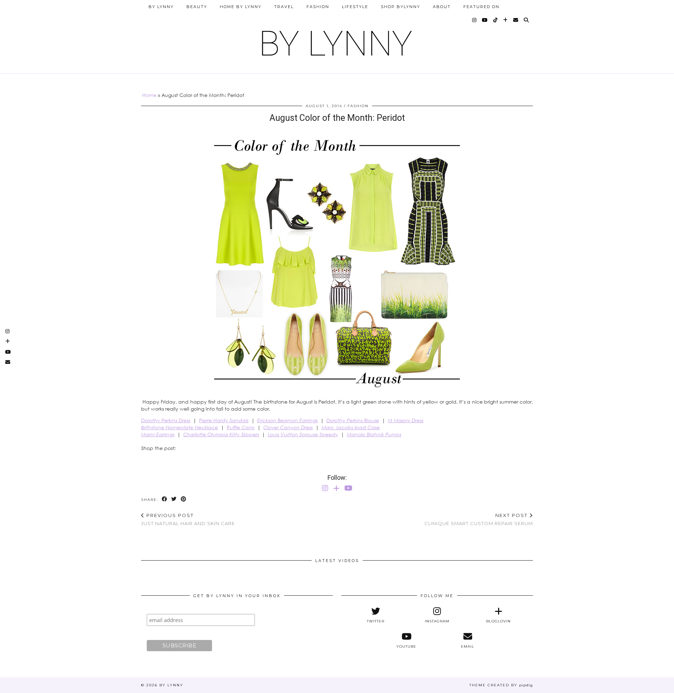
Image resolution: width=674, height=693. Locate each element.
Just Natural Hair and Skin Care (188, 519)
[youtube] (485, 20)
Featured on (481, 6)
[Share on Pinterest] (184, 499)
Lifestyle (355, 6)
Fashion (317, 6)
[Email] (516, 20)
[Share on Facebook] (165, 499)
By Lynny (161, 6)
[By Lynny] (337, 40)
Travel (284, 6)
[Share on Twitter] (174, 499)
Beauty (196, 6)
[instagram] (474, 20)
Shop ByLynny (400, 6)
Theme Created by (501, 685)
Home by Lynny (241, 6)
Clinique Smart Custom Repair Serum (478, 519)
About (442, 6)
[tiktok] (495, 20)
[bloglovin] (505, 20)
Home (149, 95)
